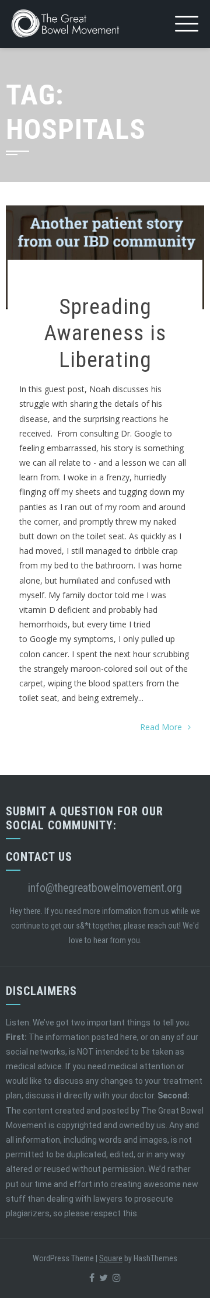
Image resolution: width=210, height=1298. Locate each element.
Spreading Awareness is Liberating (105, 333)
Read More (161, 726)
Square (111, 1258)
